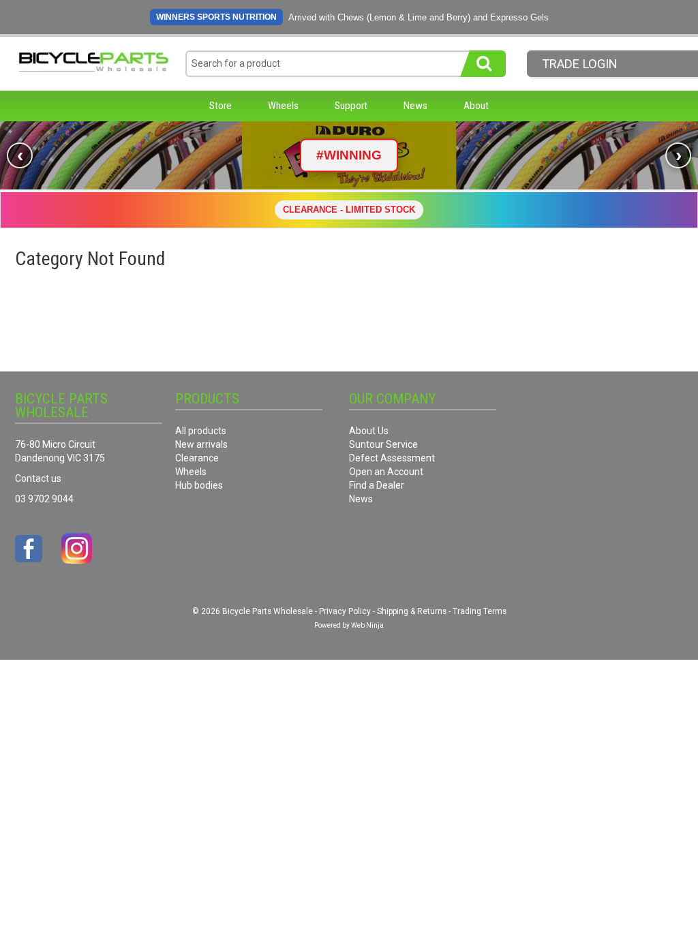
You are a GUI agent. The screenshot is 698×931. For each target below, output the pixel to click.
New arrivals (201, 444)
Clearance (197, 458)
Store (220, 106)
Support (351, 106)
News (415, 106)
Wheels (283, 106)
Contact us (38, 478)
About (476, 106)
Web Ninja (367, 625)
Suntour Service (383, 444)
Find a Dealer (376, 485)
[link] (349, 155)
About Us (369, 430)
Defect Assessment (392, 458)
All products (200, 430)
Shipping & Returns (411, 611)
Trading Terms (479, 611)
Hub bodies (199, 485)
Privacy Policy (345, 611)
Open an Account (386, 471)
